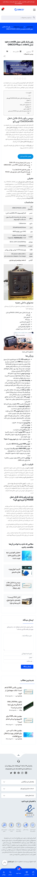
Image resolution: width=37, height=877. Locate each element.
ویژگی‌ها (27, 107)
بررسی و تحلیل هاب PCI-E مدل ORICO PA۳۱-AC (13, 585)
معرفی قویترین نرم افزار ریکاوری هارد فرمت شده (13, 555)
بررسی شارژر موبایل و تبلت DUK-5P (19, 163)
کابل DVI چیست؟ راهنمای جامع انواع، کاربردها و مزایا (13, 600)
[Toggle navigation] (34, 9)
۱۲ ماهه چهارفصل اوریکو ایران (17, 260)
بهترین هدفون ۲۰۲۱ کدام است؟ (21, 170)
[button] (10, 873)
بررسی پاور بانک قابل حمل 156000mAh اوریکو (18, 98)
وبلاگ (20, 710)
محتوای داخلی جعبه (24, 105)
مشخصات (27, 103)
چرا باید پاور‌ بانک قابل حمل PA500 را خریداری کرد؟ (18, 112)
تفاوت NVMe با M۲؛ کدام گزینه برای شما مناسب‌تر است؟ (14, 705)
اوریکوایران (10, 862)
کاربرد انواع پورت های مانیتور (14, 571)
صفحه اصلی (29, 27)
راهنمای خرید (18, 696)
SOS (20, 460)
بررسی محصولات (18, 27)
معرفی (27, 100)
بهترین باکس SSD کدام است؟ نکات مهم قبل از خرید (13, 690)
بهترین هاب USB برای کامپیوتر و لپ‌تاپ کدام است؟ (14, 719)
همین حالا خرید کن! (25, 156)
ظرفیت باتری (26, 109)
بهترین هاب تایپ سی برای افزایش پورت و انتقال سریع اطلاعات (13, 733)
